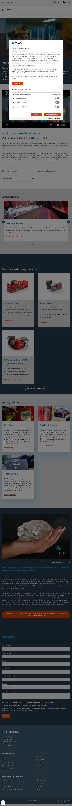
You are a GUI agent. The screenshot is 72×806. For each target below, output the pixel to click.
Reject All (36, 114)
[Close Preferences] (3, 802)
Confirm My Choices (52, 114)
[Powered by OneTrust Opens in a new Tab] (55, 119)
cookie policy (15, 71)
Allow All (17, 83)
